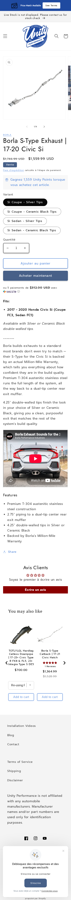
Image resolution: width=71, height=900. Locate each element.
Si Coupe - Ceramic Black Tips (32, 211)
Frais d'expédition (13, 170)
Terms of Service (20, 762)
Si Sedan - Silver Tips (24, 221)
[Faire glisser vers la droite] (44, 127)
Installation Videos (21, 726)
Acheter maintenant (35, 275)
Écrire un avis (35, 590)
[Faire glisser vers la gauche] (27, 127)
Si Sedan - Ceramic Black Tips (31, 230)
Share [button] (12, 551)
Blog (10, 735)
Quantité (9, 240)
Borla (7, 134)
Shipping (14, 771)
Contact (13, 744)
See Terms (51, 5)
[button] (5, 36)
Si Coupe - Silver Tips (25, 202)
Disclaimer (15, 780)
